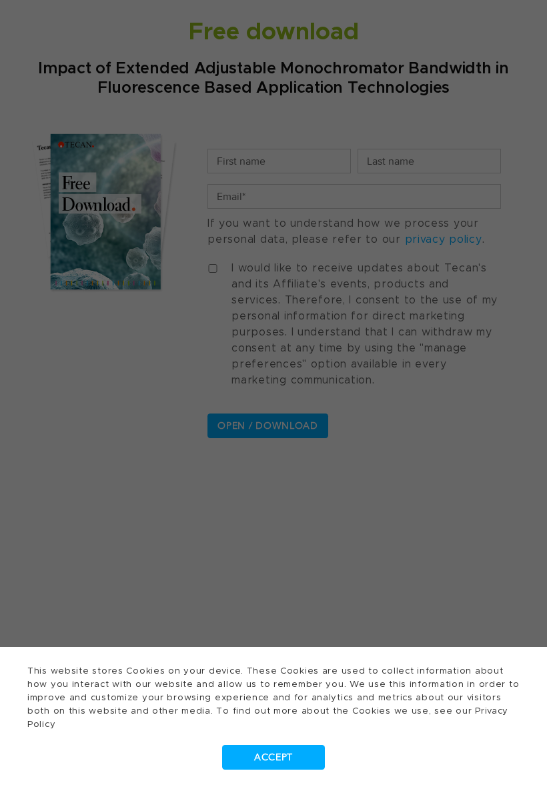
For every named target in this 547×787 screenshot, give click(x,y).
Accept (273, 757)
